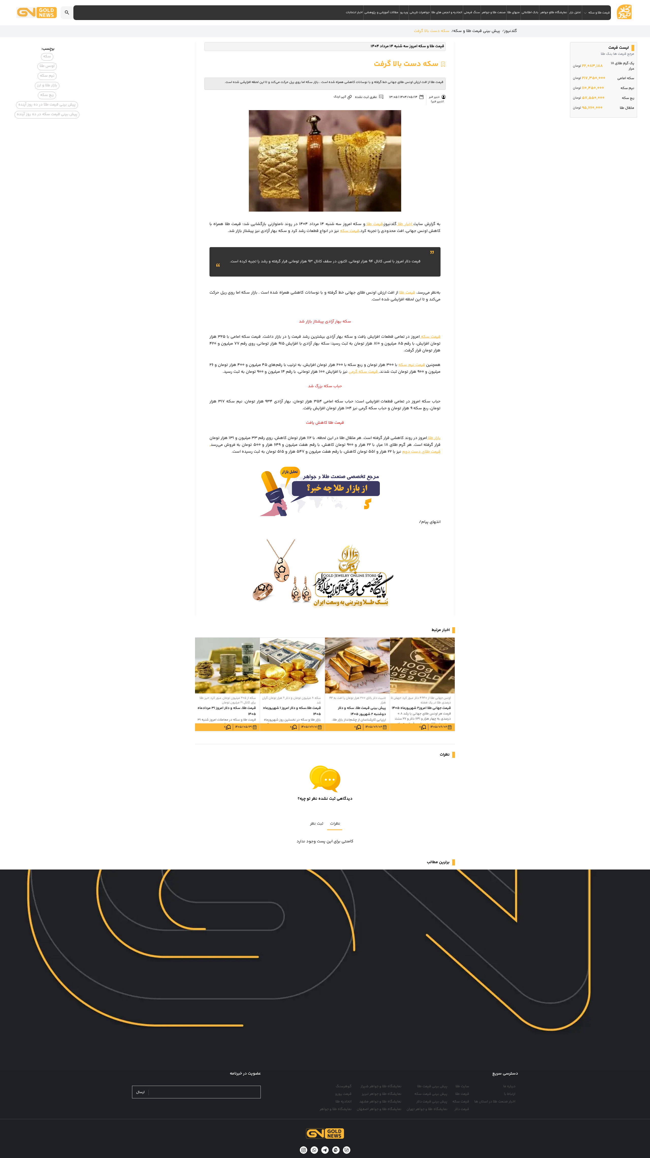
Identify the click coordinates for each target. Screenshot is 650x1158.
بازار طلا (434, 438)
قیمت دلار (461, 1109)
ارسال (140, 1092)
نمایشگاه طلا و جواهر (336, 1109)
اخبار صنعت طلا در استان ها (494, 1101)
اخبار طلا (405, 224)
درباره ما (509, 1086)
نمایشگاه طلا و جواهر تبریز (381, 1094)
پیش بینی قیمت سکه (430, 1094)
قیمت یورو (343, 1094)
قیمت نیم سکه (411, 365)
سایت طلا (462, 1086)
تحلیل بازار (575, 12)
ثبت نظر (316, 824)
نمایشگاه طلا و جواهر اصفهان (379, 1109)
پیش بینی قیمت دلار (431, 1101)
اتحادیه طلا (343, 1101)
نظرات (335, 824)
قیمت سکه (349, 231)
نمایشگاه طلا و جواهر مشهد (380, 1101)
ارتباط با (509, 1094)
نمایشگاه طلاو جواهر (553, 12)
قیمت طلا (374, 224)
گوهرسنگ (344, 1086)
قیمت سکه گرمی (364, 372)
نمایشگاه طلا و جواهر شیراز (381, 1086)
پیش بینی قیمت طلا (432, 1086)
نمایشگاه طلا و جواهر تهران (427, 1109)
